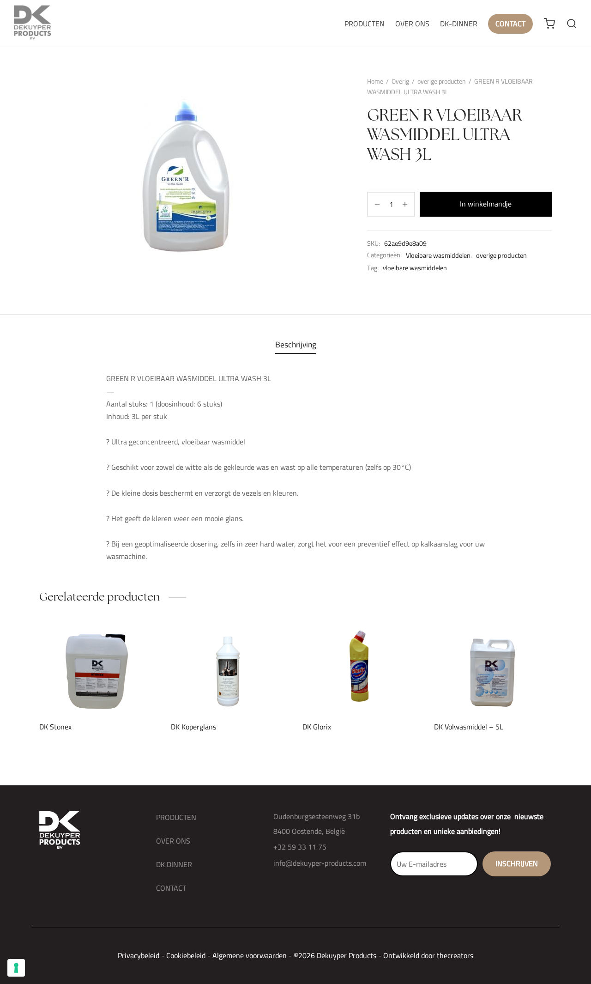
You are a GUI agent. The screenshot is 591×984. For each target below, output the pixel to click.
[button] (82, 691)
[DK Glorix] (361, 669)
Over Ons (412, 23)
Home (375, 81)
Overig (400, 81)
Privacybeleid (138, 955)
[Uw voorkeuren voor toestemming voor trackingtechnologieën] (16, 968)
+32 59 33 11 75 (299, 847)
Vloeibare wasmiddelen (438, 255)
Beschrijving (295, 344)
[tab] (295, 344)
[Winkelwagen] (549, 23)
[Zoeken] (571, 23)
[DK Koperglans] (230, 669)
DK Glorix (316, 727)
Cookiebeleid (185, 955)
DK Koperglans (193, 727)
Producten (364, 23)
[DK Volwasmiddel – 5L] (493, 669)
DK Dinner (174, 864)
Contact (510, 23)
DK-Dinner (458, 23)
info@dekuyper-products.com (319, 863)
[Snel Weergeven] (113, 691)
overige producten (441, 81)
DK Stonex (55, 727)
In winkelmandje (486, 204)
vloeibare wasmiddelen (415, 268)
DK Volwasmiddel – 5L (468, 727)
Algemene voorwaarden (249, 955)
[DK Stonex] (98, 669)
